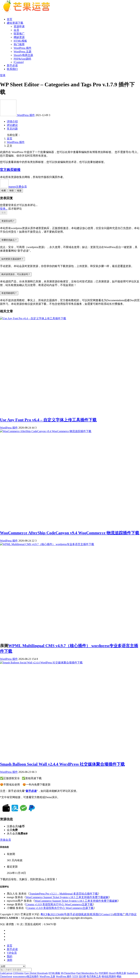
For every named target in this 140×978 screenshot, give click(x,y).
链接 (19, 190)
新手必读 (12, 65)
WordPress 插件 (22, 47)
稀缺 (119, 976)
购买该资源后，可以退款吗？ (15, 274)
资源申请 (19, 26)
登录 (2, 75)
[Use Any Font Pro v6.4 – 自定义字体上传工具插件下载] (33, 318)
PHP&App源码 (22, 58)
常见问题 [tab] (12, 128)
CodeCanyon (6, 973)
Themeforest (6, 976)
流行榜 (82, 976)
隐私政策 (84, 914)
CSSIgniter (18, 973)
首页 (9, 19)
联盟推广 (19, 33)
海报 (11, 190)
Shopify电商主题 (23, 55)
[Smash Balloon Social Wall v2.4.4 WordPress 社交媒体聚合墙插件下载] (41, 662)
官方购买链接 (10, 169)
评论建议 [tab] (12, 125)
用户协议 (131, 914)
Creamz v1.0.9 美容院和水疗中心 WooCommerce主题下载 (59, 904)
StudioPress (132, 973)
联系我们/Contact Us (102, 914)
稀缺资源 (19, 37)
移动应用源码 (109, 976)
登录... (4, 208)
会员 (16, 30)
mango (18, 186)
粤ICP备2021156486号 (53, 914)
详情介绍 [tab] (12, 121)
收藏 (3, 190)
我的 (9, 956)
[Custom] (19, 62)
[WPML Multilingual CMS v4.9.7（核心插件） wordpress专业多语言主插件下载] (47, 544)
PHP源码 (103, 973)
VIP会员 (12, 952)
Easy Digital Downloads (36, 973)
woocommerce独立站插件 (26, 976)
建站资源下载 (15, 22)
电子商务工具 (94, 976)
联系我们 (12, 69)
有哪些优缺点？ (9, 240)
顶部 (9, 960)
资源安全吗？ (8, 221)
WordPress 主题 (22, 51)
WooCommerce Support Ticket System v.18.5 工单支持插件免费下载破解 (67, 897)
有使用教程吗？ (9, 293)
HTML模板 (20, 40)
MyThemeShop (68, 973)
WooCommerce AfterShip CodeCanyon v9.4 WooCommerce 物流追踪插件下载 (69, 533)
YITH (75, 976)
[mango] (8, 115)
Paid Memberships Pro (87, 973)
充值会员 (5, 839)
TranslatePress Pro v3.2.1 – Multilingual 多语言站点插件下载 (63, 893)
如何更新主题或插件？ (12, 259)
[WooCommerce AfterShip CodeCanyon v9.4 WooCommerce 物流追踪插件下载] (45, 431)
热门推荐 (19, 44)
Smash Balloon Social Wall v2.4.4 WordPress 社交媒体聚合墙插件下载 (62, 764)
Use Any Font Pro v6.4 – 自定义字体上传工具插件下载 (48, 420)
